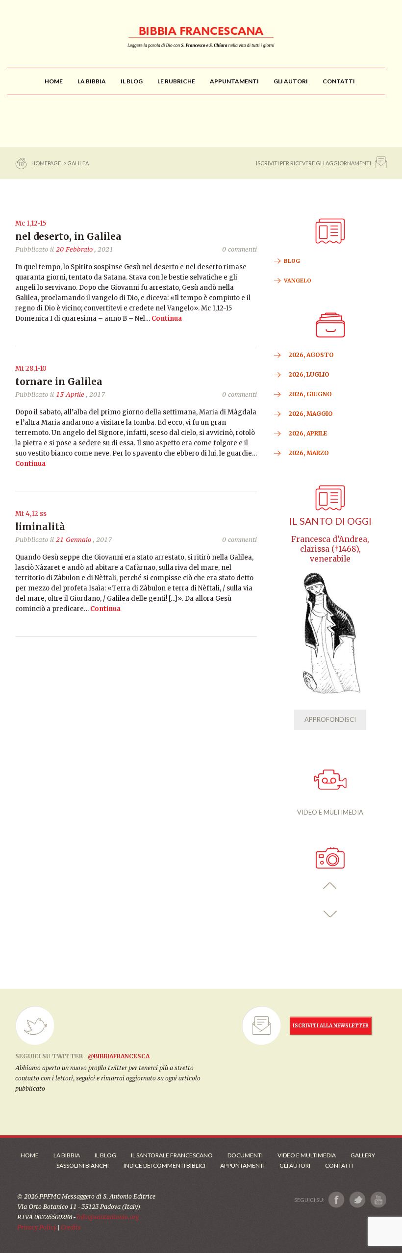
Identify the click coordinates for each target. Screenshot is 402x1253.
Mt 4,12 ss (31, 514)
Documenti (245, 1155)
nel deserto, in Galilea (68, 236)
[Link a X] (357, 1199)
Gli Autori (294, 1165)
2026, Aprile (308, 433)
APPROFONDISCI (330, 719)
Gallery (363, 1155)
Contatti (339, 1165)
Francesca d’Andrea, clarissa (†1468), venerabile (330, 549)
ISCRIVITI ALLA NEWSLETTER (331, 1026)
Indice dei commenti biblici (164, 1165)
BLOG (292, 260)
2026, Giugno (310, 394)
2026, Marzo (309, 453)
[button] (330, 886)
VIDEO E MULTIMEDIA (330, 812)
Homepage (46, 163)
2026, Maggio (311, 413)
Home (30, 1155)
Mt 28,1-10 (31, 368)
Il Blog (105, 1155)
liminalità (40, 527)
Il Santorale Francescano (172, 1155)
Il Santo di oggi (330, 521)
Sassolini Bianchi (82, 1165)
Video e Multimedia (306, 1155)
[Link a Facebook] (336, 1199)
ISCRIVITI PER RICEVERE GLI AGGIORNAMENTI (313, 163)
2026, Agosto (311, 354)
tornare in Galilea (58, 381)
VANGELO (297, 280)
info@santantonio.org (108, 1217)
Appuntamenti (242, 1165)
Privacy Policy (36, 1227)
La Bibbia (66, 1155)
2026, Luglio (309, 374)
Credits (71, 1227)
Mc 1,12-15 (30, 223)
